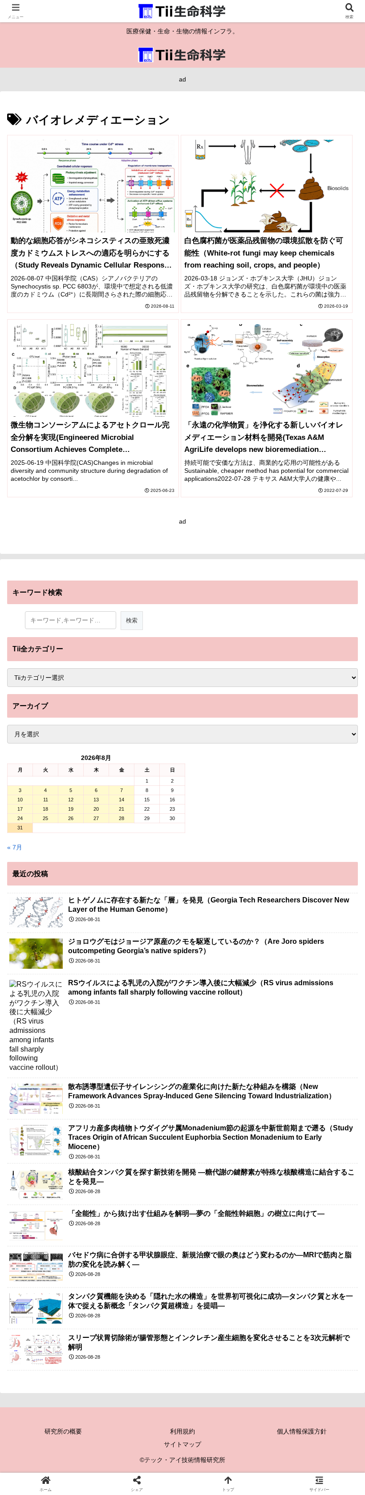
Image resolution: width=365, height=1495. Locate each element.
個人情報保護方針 (302, 1431)
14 (121, 799)
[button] (337, 1174)
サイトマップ (182, 1444)
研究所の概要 (63, 1431)
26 (70, 818)
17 (20, 809)
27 (96, 818)
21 (121, 809)
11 (45, 799)
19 (70, 809)
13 (96, 799)
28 (121, 818)
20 (96, 809)
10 (20, 799)
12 (70, 799)
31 (20, 827)
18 (45, 809)
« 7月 (14, 847)
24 (20, 818)
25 (45, 818)
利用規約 (182, 1431)
